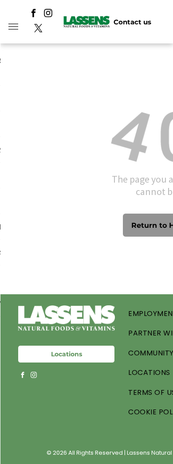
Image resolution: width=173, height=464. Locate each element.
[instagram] (48, 14)
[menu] (13, 26)
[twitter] (38, 29)
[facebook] (33, 14)
